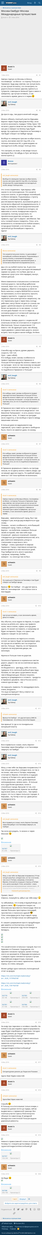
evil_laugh (12, 102)
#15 (39, 866)
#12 (39, 741)
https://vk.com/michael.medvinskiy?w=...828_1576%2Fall (15, 977)
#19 (39, 1135)
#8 (40, 490)
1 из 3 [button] (15, 1199)
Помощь (5, 1229)
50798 (4, 1190)
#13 (39, 764)
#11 (39, 708)
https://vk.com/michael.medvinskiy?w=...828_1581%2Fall (15, 984)
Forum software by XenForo (19, 1233)
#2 (40, 110)
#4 (40, 245)
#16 (39, 1022)
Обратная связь (7, 1227)
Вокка (10, 161)
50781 (4, 1004)
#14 (39, 813)
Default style (7, 1223)
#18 (39, 1090)
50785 (24, 995)
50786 (24, 1004)
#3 (40, 169)
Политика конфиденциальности (26, 1227)
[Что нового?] (35, 3)
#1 (40, 75)
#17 (39, 1062)
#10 (39, 606)
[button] (2, 3)
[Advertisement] (21, 40)
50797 (4, 1156)
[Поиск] (39, 3)
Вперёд (22, 1199)
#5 (40, 346)
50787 (4, 848)
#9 (40, 571)
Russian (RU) (19, 1223)
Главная (13, 1229)
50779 (4, 995)
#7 (40, 444)
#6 (40, 384)
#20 (39, 1174)
